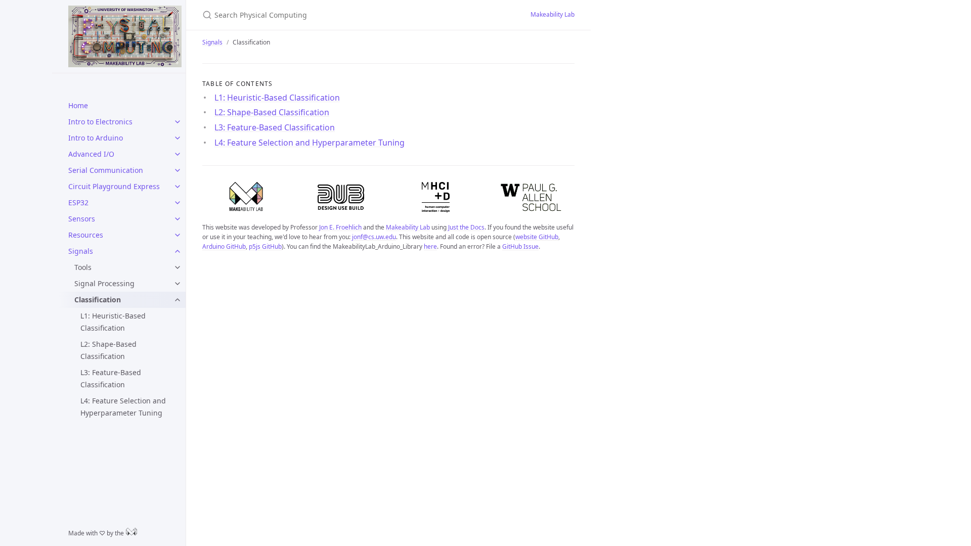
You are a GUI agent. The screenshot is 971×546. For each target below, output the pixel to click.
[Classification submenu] (177, 300)
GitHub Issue (520, 246)
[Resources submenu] (177, 235)
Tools (83, 267)
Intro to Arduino (95, 138)
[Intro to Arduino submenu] (177, 138)
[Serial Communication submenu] (177, 170)
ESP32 (78, 202)
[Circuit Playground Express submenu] (177, 186)
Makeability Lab (553, 14)
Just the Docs (466, 227)
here (430, 246)
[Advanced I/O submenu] (177, 154)
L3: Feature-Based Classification (110, 378)
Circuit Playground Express (114, 186)
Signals (80, 251)
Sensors (81, 218)
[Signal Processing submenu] (177, 284)
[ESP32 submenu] (177, 203)
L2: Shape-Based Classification (108, 350)
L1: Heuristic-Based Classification (113, 322)
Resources (85, 235)
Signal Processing (104, 283)
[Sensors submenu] (177, 219)
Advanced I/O (91, 154)
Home (78, 105)
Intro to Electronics (100, 121)
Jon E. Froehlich (340, 227)
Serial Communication (105, 170)
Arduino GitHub (224, 246)
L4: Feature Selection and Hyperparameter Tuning (123, 407)
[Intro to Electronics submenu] (177, 122)
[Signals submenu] (177, 251)
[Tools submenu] (177, 267)
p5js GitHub (265, 246)
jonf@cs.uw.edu (374, 237)
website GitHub (536, 237)
